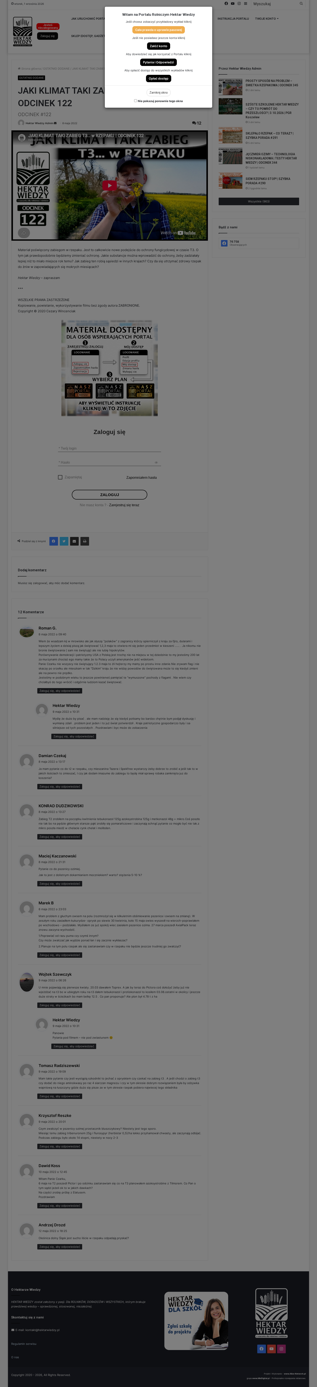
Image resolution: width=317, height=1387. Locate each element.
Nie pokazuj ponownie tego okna (160, 101)
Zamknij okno (158, 92)
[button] (158, 30)
